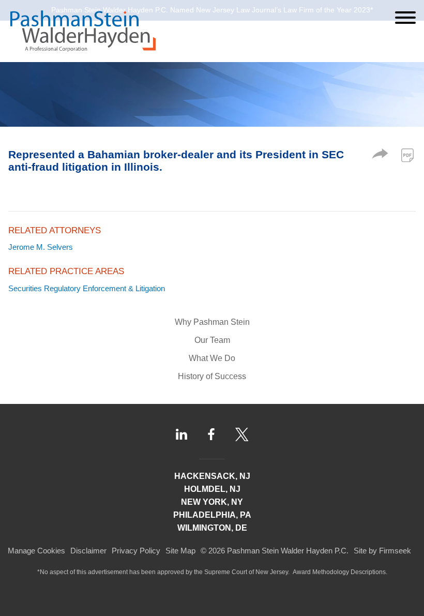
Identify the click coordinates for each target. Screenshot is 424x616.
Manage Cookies (36, 550)
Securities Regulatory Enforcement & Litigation (86, 288)
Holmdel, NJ (212, 489)
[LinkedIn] (181, 434)
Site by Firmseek (382, 550)
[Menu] (405, 17)
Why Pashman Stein (212, 322)
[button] (380, 156)
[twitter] (242, 434)
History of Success (212, 376)
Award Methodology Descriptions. (340, 572)
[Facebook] (211, 434)
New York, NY (212, 502)
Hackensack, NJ (212, 476)
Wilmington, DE (212, 527)
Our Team (212, 340)
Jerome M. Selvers (40, 247)
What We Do (212, 358)
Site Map (180, 550)
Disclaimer (88, 550)
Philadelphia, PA (212, 514)
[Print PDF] (407, 155)
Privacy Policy (136, 550)
